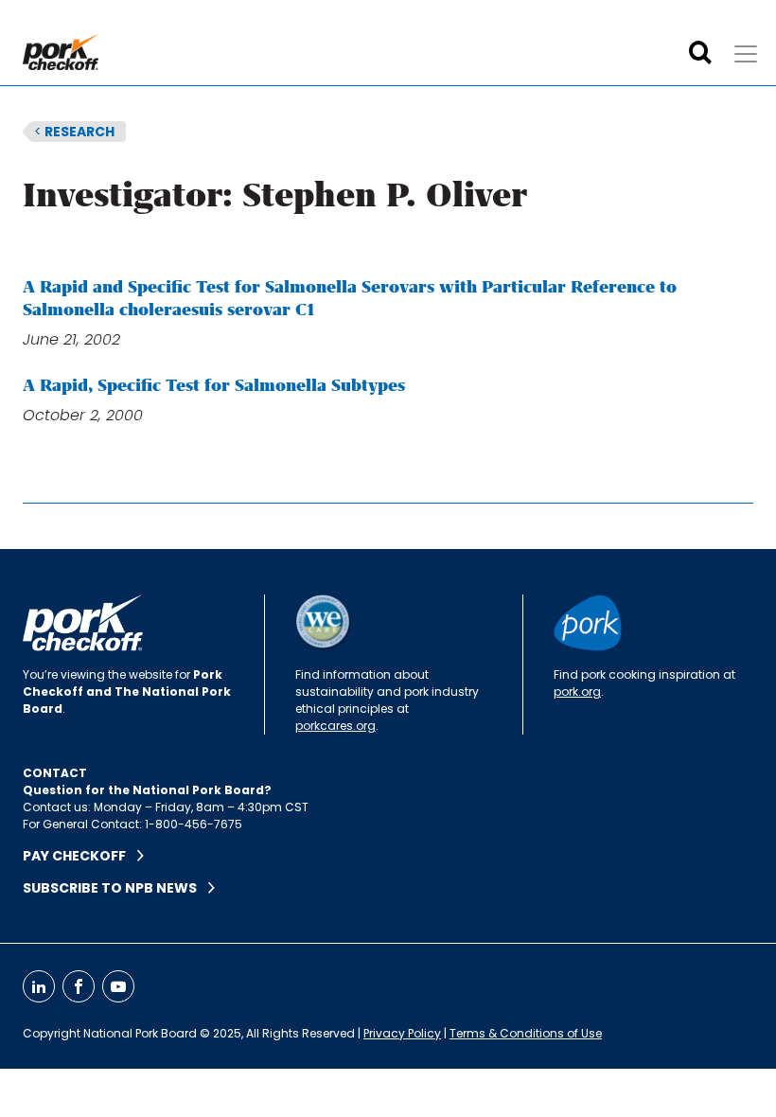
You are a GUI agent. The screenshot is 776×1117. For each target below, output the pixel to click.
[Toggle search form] (700, 53)
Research (74, 131)
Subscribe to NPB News (115, 887)
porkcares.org (335, 726)
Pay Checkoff (80, 855)
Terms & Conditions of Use (526, 1033)
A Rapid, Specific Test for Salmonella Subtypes (214, 385)
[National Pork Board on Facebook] (78, 986)
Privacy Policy (402, 1033)
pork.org (577, 691)
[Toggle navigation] (745, 54)
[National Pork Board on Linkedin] (39, 986)
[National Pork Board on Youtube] (118, 986)
